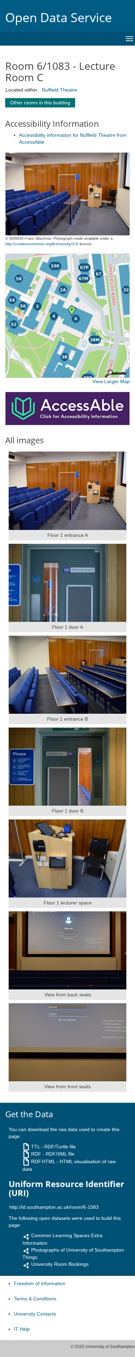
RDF (36, 1154)
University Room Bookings (60, 1264)
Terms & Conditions (35, 1298)
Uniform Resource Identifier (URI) (66, 1188)
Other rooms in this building (40, 102)
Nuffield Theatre (59, 90)
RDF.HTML (43, 1161)
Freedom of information (39, 1283)
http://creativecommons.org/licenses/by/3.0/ (42, 244)
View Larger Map (111, 381)
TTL (35, 1146)
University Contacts (35, 1314)
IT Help (22, 1329)
